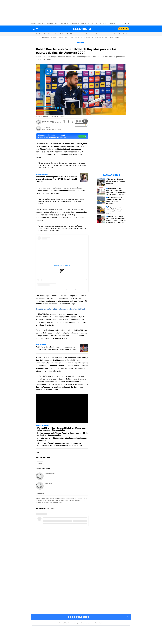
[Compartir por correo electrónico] (79, 121)
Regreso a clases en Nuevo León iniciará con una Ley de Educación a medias (115, 210)
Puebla (90, 23)
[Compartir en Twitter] (72, 121)
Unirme (81, 136)
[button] (81, 125)
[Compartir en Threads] (76, 121)
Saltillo (98, 23)
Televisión (70, 34)
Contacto (101, 623)
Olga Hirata (46, 128)
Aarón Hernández (48, 121)
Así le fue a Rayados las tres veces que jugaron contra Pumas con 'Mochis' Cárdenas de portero (56, 348)
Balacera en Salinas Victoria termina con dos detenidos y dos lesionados (115, 200)
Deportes (99, 34)
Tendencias (89, 34)
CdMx (56, 23)
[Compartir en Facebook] (68, 121)
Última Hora (38, 34)
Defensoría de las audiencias (89, 623)
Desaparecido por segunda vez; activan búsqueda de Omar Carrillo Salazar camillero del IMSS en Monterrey (116, 192)
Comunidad (47, 34)
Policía (55, 34)
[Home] (81, 29)
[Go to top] (128, 617)
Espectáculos (80, 34)
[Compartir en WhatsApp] (64, 121)
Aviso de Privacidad (64, 623)
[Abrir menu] (34, 28)
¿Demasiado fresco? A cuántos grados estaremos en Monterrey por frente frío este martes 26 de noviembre (59, 444)
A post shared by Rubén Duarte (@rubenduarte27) (62, 289)
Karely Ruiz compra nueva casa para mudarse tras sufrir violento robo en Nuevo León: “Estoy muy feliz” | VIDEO (116, 220)
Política (62, 34)
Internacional (108, 34)
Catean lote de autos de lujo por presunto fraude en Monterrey (116, 181)
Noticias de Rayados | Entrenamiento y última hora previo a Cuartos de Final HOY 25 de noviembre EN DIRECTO (57, 179)
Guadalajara (74, 23)
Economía (117, 34)
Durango (112, 23)
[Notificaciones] (125, 23)
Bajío (104, 23)
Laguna (83, 23)
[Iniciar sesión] (128, 23)
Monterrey (64, 23)
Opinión (125, 34)
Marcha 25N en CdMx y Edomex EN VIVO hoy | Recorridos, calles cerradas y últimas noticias (61, 429)
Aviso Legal (75, 623)
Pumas (40, 463)
